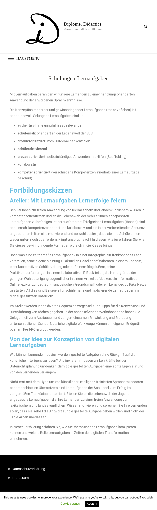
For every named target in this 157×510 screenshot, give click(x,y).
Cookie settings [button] (70, 503)
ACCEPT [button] (92, 503)
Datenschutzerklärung (28, 469)
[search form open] (145, 27)
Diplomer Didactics (82, 24)
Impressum (20, 478)
